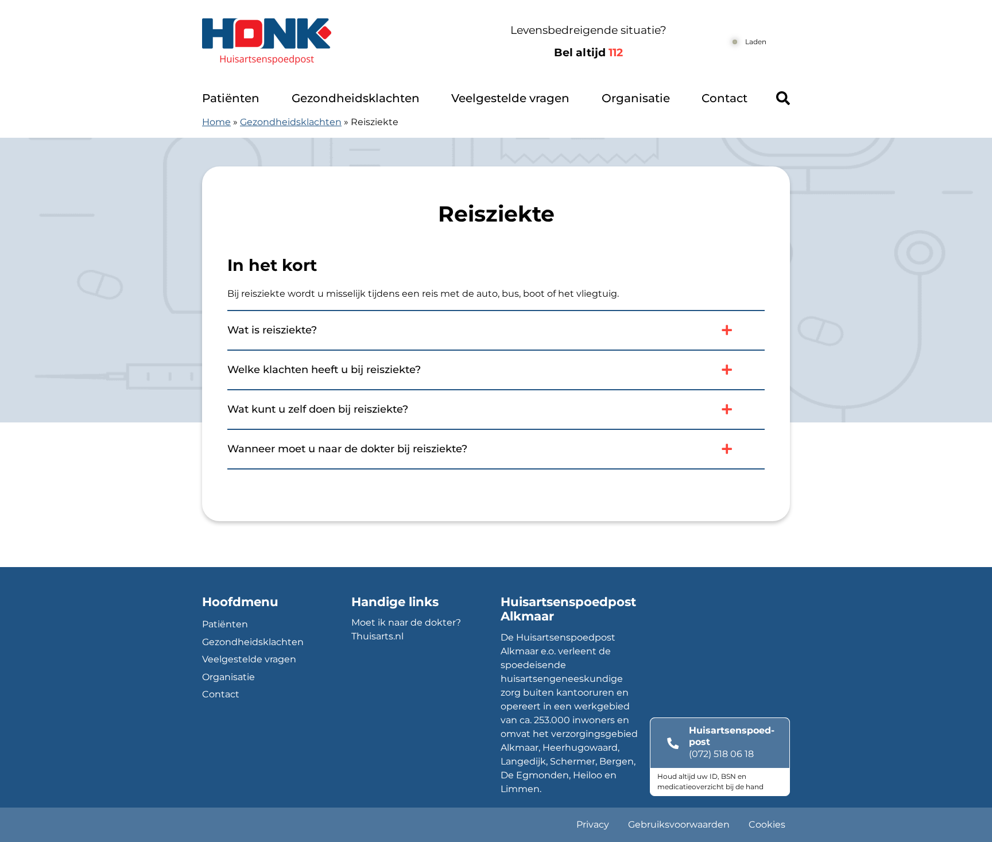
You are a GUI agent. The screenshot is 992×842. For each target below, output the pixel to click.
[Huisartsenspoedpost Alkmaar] (328, 41)
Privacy (592, 824)
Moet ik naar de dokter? (406, 622)
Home (216, 122)
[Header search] (783, 98)
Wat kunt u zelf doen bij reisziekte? (317, 409)
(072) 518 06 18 (721, 753)
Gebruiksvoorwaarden (679, 824)
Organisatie (636, 98)
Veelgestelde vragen (510, 98)
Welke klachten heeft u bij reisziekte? (324, 369)
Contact (724, 98)
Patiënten (230, 98)
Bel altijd (588, 52)
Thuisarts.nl (377, 636)
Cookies (767, 824)
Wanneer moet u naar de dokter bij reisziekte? (347, 449)
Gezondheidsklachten (356, 98)
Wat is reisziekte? (272, 330)
